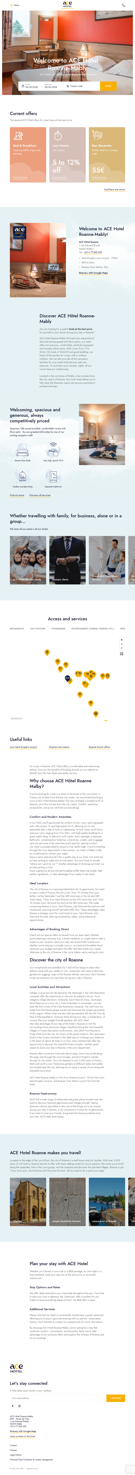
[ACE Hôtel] (67, 5)
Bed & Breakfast (24, 145)
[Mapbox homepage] (16, 718)
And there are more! (114, 189)
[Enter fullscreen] (122, 654)
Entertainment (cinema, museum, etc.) (93, 628)
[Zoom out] (122, 644)
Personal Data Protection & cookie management (31, 1459)
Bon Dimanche (102, 145)
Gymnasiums (58, 628)
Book (108, 86)
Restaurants (17, 628)
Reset (123, 628)
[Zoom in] (122, 640)
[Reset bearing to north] (122, 648)
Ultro (36, 1468)
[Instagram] (19, 1406)
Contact (13, 1445)
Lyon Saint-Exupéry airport (23, 747)
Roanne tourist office (99, 747)
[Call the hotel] (123, 5)
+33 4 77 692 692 (93, 252)
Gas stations (37, 628)
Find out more (17, 495)
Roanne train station (59, 747)
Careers (13, 1450)
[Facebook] (12, 1406)
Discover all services (39, 495)
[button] (35, 290)
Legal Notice (15, 1454)
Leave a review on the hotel (22, 1436)
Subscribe (115, 1398)
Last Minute (60, 145)
